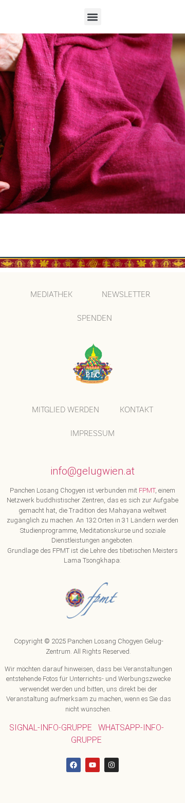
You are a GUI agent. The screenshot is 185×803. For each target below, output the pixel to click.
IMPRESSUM (92, 433)
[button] (92, 16)
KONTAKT (136, 409)
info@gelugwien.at (92, 471)
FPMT (147, 490)
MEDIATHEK (51, 294)
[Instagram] (111, 765)
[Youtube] (92, 765)
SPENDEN (94, 318)
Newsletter (126, 294)
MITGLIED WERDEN (65, 409)
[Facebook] (73, 765)
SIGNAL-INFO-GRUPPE (50, 727)
